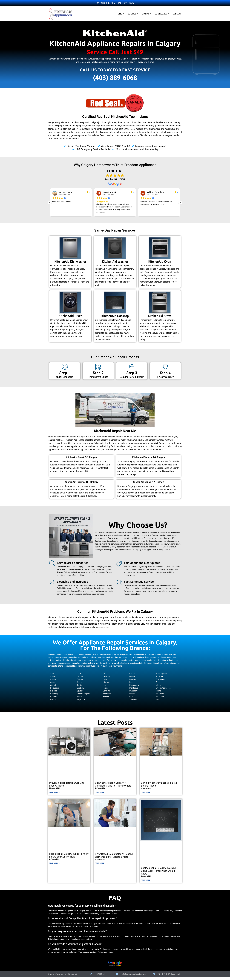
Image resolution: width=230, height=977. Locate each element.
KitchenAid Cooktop (115, 316)
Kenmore (107, 694)
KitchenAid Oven (159, 262)
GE (104, 673)
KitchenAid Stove (160, 316)
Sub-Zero (159, 676)
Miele (131, 682)
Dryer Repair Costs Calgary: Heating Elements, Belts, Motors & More (114, 855)
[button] (180, 202)
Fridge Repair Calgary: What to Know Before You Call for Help (69, 855)
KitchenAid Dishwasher (70, 262)
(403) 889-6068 (115, 77)
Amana (53, 676)
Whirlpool (160, 696)
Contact (177, 14)
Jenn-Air (106, 691)
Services (132, 14)
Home (119, 14)
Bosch (53, 699)
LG (104, 699)
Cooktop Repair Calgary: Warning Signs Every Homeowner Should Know (158, 871)
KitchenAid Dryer (70, 316)
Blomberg (54, 694)
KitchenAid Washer (115, 262)
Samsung (133, 699)
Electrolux (81, 688)
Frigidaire (81, 699)
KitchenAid (107, 696)
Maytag (132, 679)
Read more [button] (100, 213)
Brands (145, 14)
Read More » (54, 792)
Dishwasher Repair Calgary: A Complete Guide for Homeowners (113, 784)
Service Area (161, 14)
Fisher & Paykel (83, 694)
